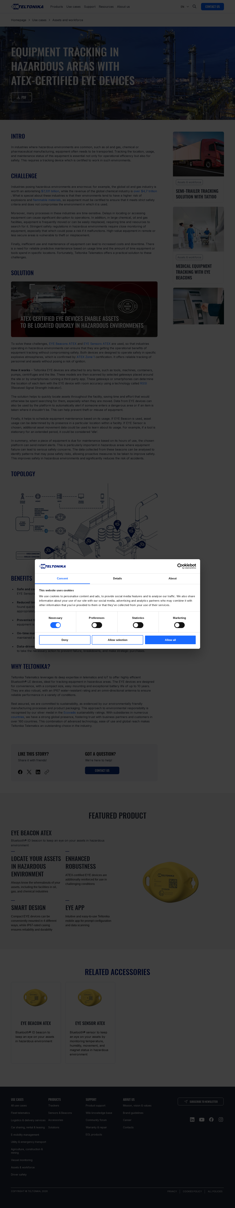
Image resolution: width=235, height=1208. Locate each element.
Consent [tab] (62, 578)
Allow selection (117, 639)
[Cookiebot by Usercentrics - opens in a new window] (180, 566)
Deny (65, 639)
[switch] (97, 625)
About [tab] (173, 578)
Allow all (170, 639)
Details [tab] (117, 578)
